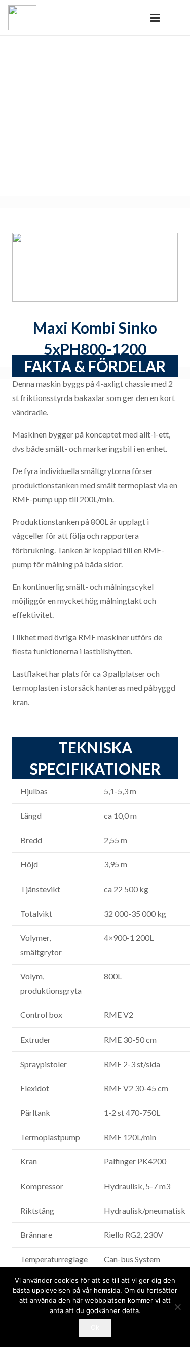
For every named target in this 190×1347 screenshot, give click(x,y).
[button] (155, 18)
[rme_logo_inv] (22, 17)
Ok (95, 1327)
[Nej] (177, 1307)
